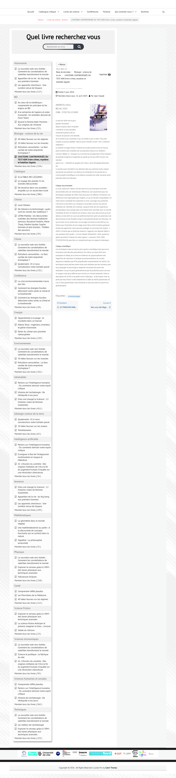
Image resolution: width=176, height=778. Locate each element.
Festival (106, 11)
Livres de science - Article (57, 20)
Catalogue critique (47, 11)
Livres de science (71, 11)
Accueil (30, 11)
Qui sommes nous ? (124, 11)
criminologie (74, 296)
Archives (145, 11)
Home (41, 20)
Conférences (92, 11)
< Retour (61, 64)
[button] (105, 74)
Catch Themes (111, 767)
